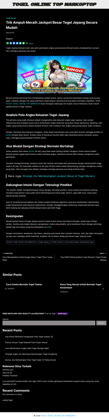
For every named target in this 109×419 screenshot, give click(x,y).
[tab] (50, 300)
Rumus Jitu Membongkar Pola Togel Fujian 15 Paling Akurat (30, 360)
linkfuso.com (8, 370)
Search (6, 319)
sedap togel (8, 400)
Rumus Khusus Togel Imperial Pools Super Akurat (26, 342)
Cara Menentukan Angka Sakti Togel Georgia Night (27, 348)
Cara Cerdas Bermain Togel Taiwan (24, 284)
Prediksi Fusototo (10, 376)
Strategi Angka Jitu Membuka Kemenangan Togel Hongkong (31, 354)
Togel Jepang (43, 242)
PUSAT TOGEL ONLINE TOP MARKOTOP (21, 242)
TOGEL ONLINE (11, 18)
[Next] (103, 288)
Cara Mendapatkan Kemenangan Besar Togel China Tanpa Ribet (28, 257)
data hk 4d (7, 373)
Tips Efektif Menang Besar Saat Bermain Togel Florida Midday (83, 257)
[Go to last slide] (6, 288)
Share (31, 43)
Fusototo (18, 381)
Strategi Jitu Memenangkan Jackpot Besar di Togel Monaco (58, 176)
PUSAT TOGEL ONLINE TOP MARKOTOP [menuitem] (23, 104)
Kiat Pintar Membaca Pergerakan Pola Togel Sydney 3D (29, 337)
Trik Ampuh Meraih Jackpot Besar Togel (79, 242)
